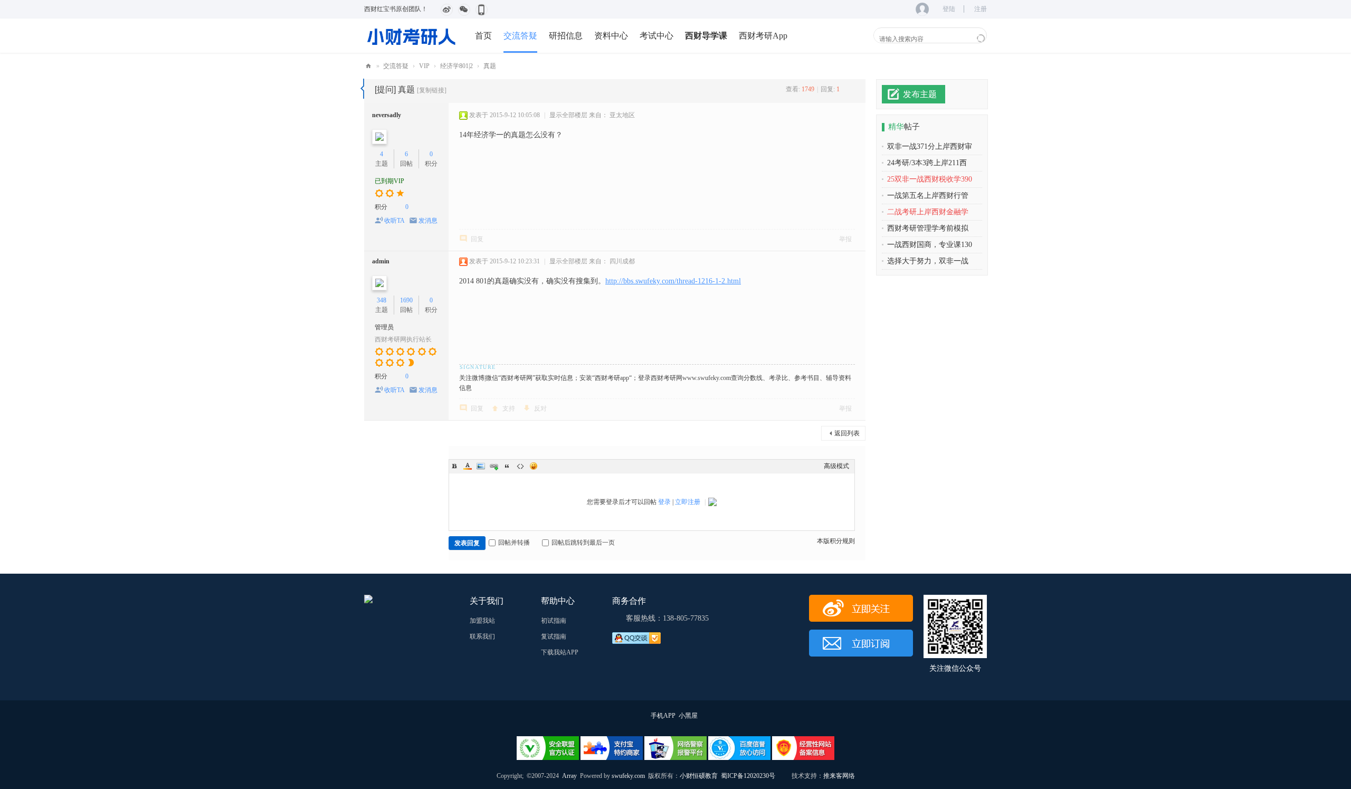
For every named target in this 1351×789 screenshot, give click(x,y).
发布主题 (920, 94)
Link (494, 466)
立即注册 (687, 502)
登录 (664, 502)
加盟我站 (482, 620)
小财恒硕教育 (699, 776)
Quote (507, 466)
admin (380, 261)
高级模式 (836, 466)
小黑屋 (688, 715)
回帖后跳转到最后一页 (583, 542)
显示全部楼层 (568, 115)
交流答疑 (520, 35)
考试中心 (656, 35)
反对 (540, 408)
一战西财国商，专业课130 (929, 245)
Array (569, 776)
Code (520, 466)
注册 (980, 9)
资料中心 (611, 35)
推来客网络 (839, 776)
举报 (845, 239)
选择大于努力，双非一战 (927, 261)
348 (381, 300)
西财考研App (763, 35)
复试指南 (553, 636)
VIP (424, 66)
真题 (489, 66)
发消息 (427, 220)
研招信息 (566, 35)
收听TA (394, 220)
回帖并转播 (514, 542)
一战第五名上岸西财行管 (927, 195)
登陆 (949, 9)
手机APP (663, 715)
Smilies (533, 466)
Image (480, 466)
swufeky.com (627, 776)
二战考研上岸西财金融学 (927, 212)
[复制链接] (431, 90)
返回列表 (847, 433)
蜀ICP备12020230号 (748, 776)
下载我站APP (559, 652)
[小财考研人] (411, 35)
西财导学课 (706, 35)
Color (467, 466)
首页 (483, 35)
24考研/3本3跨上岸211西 (927, 163)
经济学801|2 (456, 66)
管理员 (384, 327)
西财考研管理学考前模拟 (927, 228)
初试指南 (553, 620)
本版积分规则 (836, 541)
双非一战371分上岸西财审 (929, 146)
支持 (508, 408)
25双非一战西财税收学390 (929, 179)
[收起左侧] (362, 89)
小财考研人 (368, 66)
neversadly (386, 115)
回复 (477, 239)
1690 (406, 300)
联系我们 (482, 636)
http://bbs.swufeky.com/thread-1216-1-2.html (673, 281)
